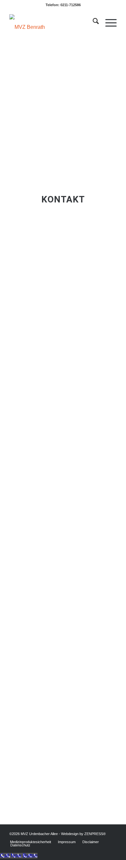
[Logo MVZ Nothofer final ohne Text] (52, 22)
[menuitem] (92, 22)
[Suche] (92, 22)
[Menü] (108, 22)
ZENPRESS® (95, 834)
